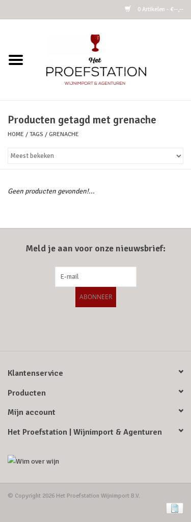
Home (16, 134)
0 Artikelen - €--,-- (159, 9)
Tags (36, 134)
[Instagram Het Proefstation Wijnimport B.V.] (122, 327)
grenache (64, 134)
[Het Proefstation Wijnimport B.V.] (111, 59)
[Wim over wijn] (95, 461)
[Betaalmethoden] (172, 508)
